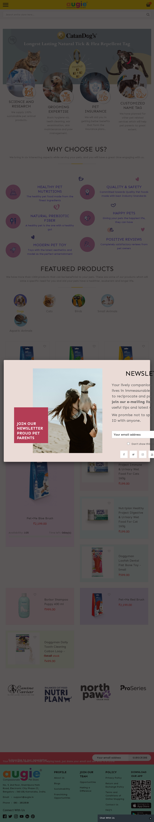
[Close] (150, 360)
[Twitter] (133, 454)
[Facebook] (124, 454)
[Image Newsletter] (67, 409)
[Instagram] (142, 454)
